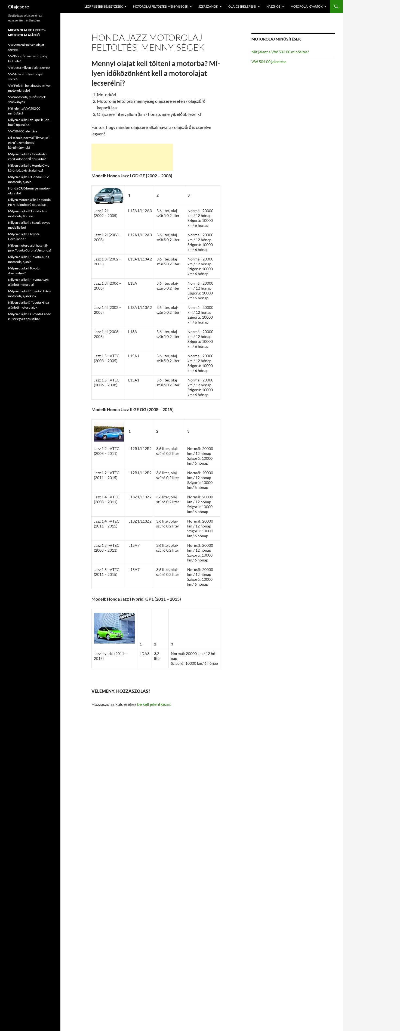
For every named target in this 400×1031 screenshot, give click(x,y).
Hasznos (273, 6)
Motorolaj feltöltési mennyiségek (160, 6)
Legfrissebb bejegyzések (103, 6)
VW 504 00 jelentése (268, 61)
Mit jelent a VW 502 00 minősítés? (280, 51)
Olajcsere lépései (242, 6)
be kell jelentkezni (153, 704)
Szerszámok (208, 6)
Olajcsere (18, 7)
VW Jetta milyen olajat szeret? (29, 68)
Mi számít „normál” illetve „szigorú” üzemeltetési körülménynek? (29, 143)
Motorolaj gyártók (306, 6)
